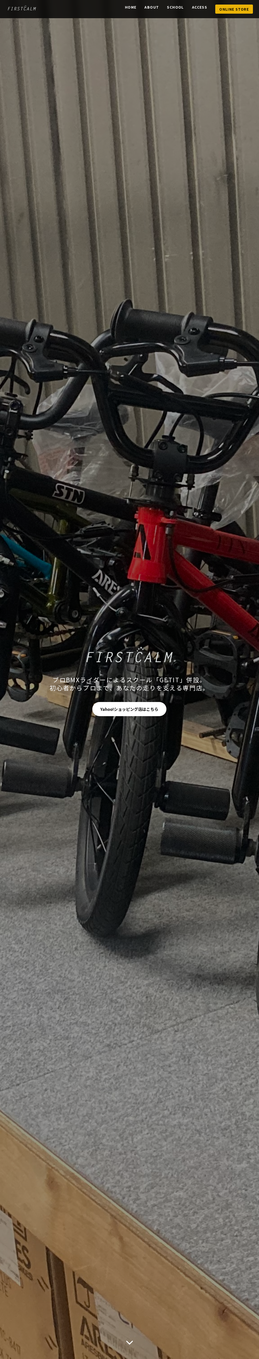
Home (131, 7)
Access (199, 7)
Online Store (234, 9)
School (175, 7)
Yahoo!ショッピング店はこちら (129, 709)
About (151, 7)
